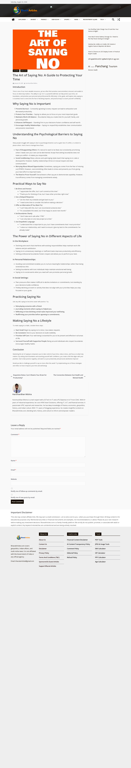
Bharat (33, 19)
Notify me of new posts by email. (23, 497)
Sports (66, 19)
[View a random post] (118, 19)
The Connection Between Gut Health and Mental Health (68, 376)
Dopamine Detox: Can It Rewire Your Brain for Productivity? (30, 376)
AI (89, 66)
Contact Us (43, 544)
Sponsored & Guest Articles (49, 562)
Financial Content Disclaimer (77, 540)
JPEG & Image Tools (102, 544)
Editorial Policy (72, 553)
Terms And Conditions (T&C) (49, 557)
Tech (102, 19)
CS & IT (92, 67)
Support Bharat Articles (47, 566)
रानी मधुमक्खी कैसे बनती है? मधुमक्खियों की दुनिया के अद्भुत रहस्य (103, 59)
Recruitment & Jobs (90, 19)
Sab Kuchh (55, 19)
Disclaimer (43, 549)
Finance (44, 19)
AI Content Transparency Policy (78, 544)
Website (14, 479)
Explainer (22, 19)
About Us (42, 540)
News (76, 19)
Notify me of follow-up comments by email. (26, 491)
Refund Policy (72, 557)
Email (13, 470)
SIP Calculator (100, 553)
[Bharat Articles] (13, 19)
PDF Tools (98, 540)
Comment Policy (73, 549)
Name (13, 461)
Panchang (101, 66)
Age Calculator (100, 562)
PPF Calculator (100, 557)
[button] (27, 19)
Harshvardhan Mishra (31, 83)
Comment (15, 434)
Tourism (113, 66)
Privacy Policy (44, 553)
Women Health (93, 70)
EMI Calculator (100, 549)
